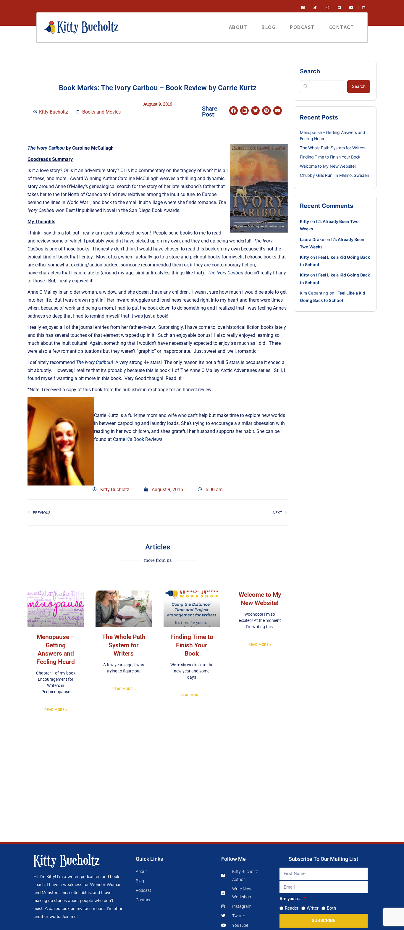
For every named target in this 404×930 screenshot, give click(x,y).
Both (331, 908)
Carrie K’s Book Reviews (137, 439)
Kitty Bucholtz (66, 860)
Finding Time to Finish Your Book (191, 645)
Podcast (302, 27)
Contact (341, 27)
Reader (291, 908)
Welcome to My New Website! (328, 166)
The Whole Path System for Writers (124, 645)
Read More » (55, 710)
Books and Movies (101, 112)
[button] (233, 110)
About (238, 27)
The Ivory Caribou (46, 148)
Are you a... (291, 898)
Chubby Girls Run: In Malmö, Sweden (334, 175)
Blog (268, 27)
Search (310, 71)
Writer (313, 908)
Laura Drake (312, 239)
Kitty (304, 221)
